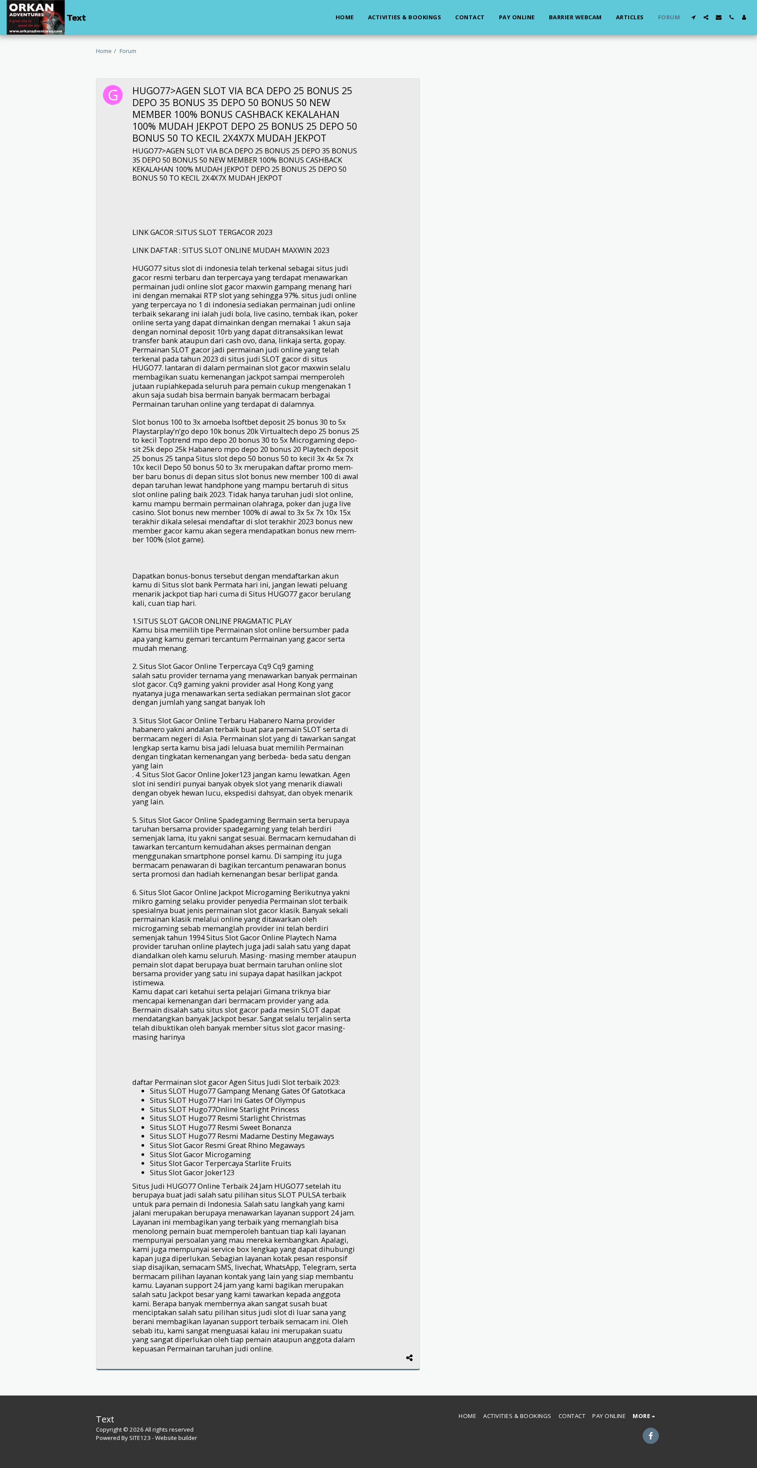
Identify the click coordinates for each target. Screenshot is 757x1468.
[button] (693, 17)
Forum (128, 51)
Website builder (176, 1438)
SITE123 (140, 1438)
